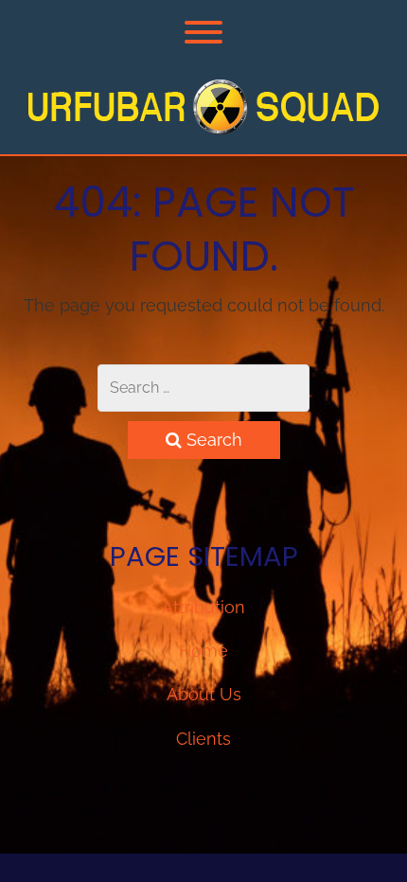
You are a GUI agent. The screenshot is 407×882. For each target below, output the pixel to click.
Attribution (203, 607)
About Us (204, 694)
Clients (203, 739)
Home (203, 651)
